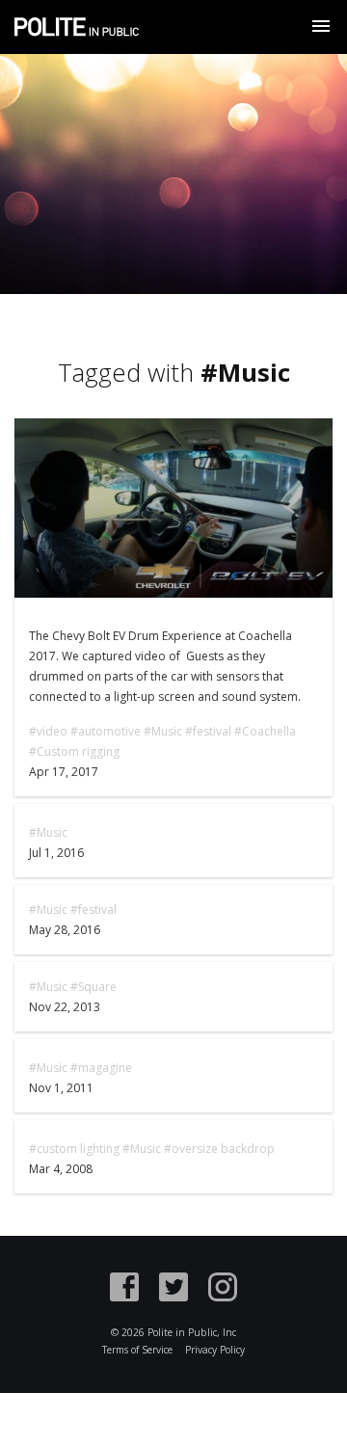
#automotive (105, 731)
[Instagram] (222, 1290)
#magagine (101, 1067)
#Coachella (265, 731)
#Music (163, 731)
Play (173, 508)
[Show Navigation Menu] (321, 26)
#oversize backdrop (219, 1148)
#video (48, 731)
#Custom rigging (74, 751)
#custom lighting (74, 1148)
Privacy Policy (215, 1349)
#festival (208, 731)
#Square (93, 986)
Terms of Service (137, 1349)
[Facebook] (124, 1290)
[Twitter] (173, 1290)
